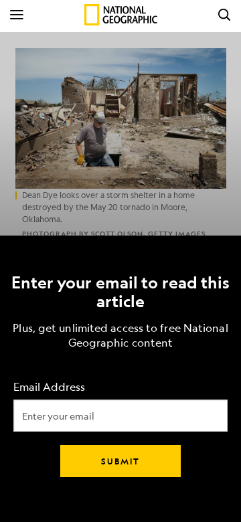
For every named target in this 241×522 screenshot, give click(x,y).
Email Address (49, 387)
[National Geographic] (120, 14)
